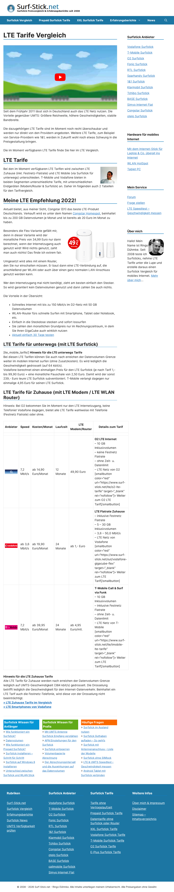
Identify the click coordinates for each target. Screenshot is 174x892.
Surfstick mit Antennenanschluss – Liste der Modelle (97, 749)
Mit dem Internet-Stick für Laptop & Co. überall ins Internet (144, 153)
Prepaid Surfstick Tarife (54, 20)
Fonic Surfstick (137, 64)
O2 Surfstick (135, 58)
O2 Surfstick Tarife (103, 846)
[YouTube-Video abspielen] (60, 77)
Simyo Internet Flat (140, 104)
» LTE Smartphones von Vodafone (27, 707)
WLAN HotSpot (137, 163)
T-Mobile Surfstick (139, 52)
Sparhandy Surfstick (141, 75)
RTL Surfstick (136, 70)
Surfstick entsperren (57, 749)
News (151, 20)
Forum (131, 197)
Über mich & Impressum (148, 803)
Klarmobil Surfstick (140, 87)
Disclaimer (139, 808)
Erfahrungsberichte (123, 20)
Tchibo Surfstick (138, 93)
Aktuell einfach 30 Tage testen (33, 335)
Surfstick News (17, 820)
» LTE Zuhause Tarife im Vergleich (27, 702)
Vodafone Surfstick (140, 47)
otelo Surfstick (137, 116)
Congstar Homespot (86, 213)
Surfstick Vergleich (19, 20)
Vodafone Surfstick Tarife (107, 835)
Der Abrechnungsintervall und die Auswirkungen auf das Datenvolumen (59, 766)
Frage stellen (136, 203)
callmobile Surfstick (62, 866)
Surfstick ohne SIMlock (97, 757)
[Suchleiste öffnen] (166, 20)
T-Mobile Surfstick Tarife (107, 840)
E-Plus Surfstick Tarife (105, 852)
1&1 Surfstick (136, 81)
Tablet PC (134, 169)
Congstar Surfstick (140, 110)
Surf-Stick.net (16, 803)
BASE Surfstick (137, 99)
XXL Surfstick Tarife (90, 20)
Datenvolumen (14, 740)
